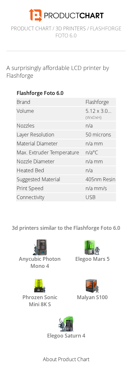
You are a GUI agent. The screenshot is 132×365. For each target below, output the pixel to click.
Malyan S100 (92, 297)
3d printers (70, 28)
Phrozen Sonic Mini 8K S (39, 300)
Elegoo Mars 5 (92, 258)
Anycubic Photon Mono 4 (40, 261)
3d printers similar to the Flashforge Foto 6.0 (66, 227)
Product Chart (31, 28)
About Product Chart (66, 359)
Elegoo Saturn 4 (66, 335)
